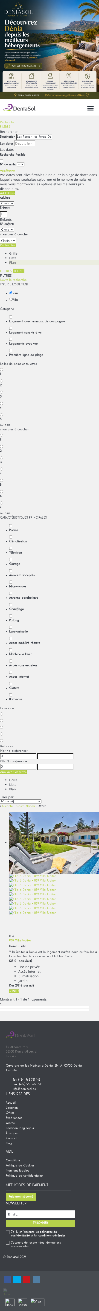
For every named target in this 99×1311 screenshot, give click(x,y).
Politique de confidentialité (24, 1175)
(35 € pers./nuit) (20, 961)
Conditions (13, 1160)
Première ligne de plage (26, 355)
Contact (11, 1138)
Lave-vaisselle (18, 631)
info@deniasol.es (24, 1089)
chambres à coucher (14, 234)
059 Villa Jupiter (20, 940)
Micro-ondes (17, 586)
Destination (7, 136)
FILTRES (5, 126)
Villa (15, 300)
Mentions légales (17, 1170)
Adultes (5, 197)
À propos (12, 1133)
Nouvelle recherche (13, 279)
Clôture (14, 688)
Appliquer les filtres (13, 772)
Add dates (7, 193)
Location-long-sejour (20, 1128)
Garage (14, 564)
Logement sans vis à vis (25, 332)
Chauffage (16, 609)
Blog (9, 1143)
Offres (10, 1112)
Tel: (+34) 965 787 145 (26, 1079)
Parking (14, 620)
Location (12, 1107)
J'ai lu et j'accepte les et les (38, 1233)
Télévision (15, 552)
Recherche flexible (13, 154)
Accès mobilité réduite (24, 642)
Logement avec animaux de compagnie (37, 321)
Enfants (5, 207)
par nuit (28, 985)
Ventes (10, 1123)
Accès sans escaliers (23, 665)
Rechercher (7, 122)
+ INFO (14, 991)
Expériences (14, 1118)
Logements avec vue (23, 343)
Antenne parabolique (23, 597)
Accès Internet (19, 676)
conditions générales (51, 1235)
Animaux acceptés (22, 575)
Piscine (13, 530)
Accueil (11, 1102)
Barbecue (15, 699)
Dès (11, 985)
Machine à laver (20, 654)
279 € (19, 985)
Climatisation (18, 541)
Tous (15, 293)
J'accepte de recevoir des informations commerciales (36, 1244)
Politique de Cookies (20, 1165)
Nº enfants (7, 224)
